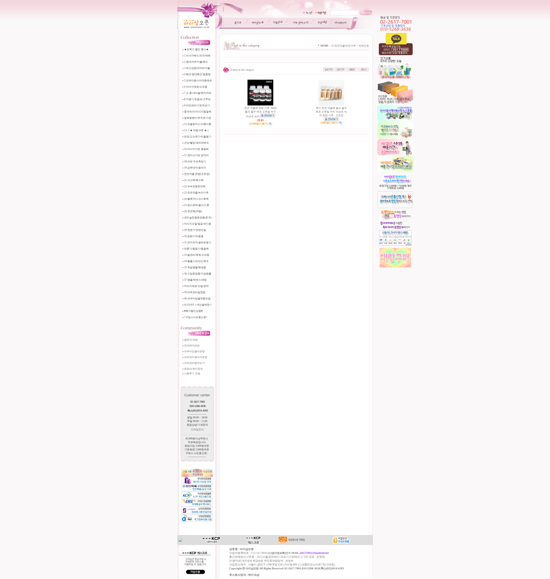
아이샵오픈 (252, 568)
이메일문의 (197, 429)
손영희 (289, 560)
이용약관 (235, 560)
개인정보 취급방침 (252, 560)
